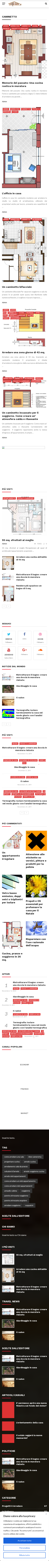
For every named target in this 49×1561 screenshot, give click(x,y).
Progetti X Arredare (20, 29)
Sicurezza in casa (17, 777)
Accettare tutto (24, 1540)
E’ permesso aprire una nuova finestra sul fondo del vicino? (31, 1404)
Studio (15, 112)
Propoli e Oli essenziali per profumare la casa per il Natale (34, 907)
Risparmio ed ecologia (28, 760)
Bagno (15, 743)
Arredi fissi (15, 26)
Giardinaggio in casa (26, 686)
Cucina (35, 26)
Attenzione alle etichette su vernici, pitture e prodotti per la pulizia (36, 860)
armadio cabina (10, 1191)
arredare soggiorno (12, 1205)
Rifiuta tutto (24, 1555)
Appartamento (9, 498)
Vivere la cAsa (32, 777)
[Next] (9, 606)
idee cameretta (34, 1157)
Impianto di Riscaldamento (22, 794)
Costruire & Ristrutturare (30, 791)
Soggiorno (15, 318)
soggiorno (26, 1191)
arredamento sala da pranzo (16, 1166)
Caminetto (26, 26)
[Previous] (4, 606)
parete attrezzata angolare (15, 1200)
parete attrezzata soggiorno (16, 1195)
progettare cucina (12, 1161)
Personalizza (24, 1548)
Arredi (5, 26)
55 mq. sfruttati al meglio (18, 540)
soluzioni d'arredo (11, 1171)
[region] (24, 1536)
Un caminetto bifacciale (17, 286)
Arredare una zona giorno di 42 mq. (23, 352)
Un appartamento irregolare (11, 855)
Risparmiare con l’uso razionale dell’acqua (36, 942)
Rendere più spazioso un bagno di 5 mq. (29, 587)
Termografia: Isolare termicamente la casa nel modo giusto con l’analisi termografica (29, 714)
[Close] (46, 1514)
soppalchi (29, 1205)
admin (4, 101)
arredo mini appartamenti (15, 1176)
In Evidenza (37, 219)
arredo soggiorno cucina (34, 1171)
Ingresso (29, 313)
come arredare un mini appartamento (20, 1181)
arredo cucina (30, 1161)
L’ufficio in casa (11, 193)
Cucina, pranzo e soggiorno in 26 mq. (12, 956)
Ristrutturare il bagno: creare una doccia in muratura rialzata (31, 577)
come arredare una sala (14, 1157)
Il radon (20, 697)
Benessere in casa (10, 760)
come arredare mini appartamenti (18, 1186)
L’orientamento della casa (29, 1422)
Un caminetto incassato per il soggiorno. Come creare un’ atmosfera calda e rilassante (20, 415)
